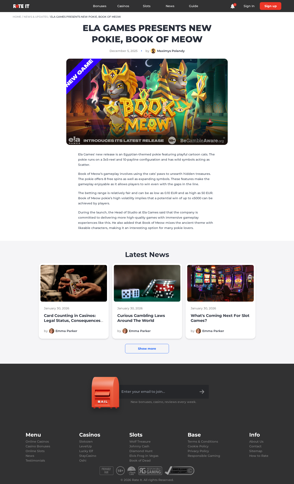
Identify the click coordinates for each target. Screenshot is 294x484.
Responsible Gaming (204, 456)
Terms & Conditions (203, 441)
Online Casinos (37, 441)
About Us (256, 441)
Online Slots (35, 451)
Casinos (123, 6)
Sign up (271, 6)
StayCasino (87, 456)
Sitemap (255, 451)
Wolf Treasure (140, 441)
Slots (146, 6)
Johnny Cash (139, 446)
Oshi (82, 460)
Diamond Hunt (141, 451)
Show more (147, 349)
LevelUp (85, 446)
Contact (255, 446)
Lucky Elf (86, 451)
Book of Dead (140, 460)
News (170, 6)
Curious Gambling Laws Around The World (141, 318)
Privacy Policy (198, 451)
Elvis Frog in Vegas (143, 456)
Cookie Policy (198, 446)
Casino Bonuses (38, 446)
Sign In (249, 6)
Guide (193, 6)
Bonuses (99, 6)
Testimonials (35, 460)
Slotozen (86, 441)
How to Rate (258, 456)
